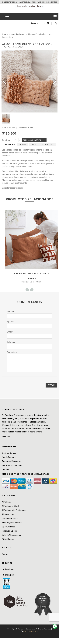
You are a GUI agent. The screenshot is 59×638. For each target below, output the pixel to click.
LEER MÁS (6, 437)
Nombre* (11, 311)
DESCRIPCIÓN (9, 145)
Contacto (6, 469)
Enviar (51, 385)
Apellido (10, 322)
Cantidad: (6, 140)
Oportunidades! (8, 527)
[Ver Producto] (32, 212)
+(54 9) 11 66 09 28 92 (30, 631)
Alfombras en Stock (10, 506)
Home (5, 34)
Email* (10, 332)
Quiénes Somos (9, 453)
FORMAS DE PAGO (47, 145)
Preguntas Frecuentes (11, 461)
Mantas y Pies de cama (12, 523)
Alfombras (6, 502)
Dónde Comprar (9, 457)
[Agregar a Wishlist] (27, 265)
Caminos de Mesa (10, 518)
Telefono (11, 342)
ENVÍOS (33, 145)
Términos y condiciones (12, 465)
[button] (54, 81)
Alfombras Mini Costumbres (14, 510)
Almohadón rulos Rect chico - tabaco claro (27, 46)
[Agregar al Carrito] (35, 265)
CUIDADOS (22, 145)
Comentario (12, 352)
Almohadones (17, 34)
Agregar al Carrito (32, 140)
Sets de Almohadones (11, 535)
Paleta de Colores (9, 531)
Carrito (5, 554)
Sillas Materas (8, 539)
